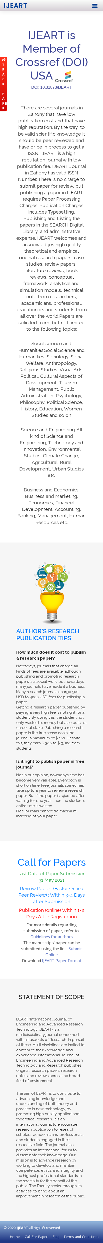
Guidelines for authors (51, 936)
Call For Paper (36, 1236)
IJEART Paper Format (61, 960)
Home (15, 1236)
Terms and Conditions (81, 1236)
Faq (55, 1236)
